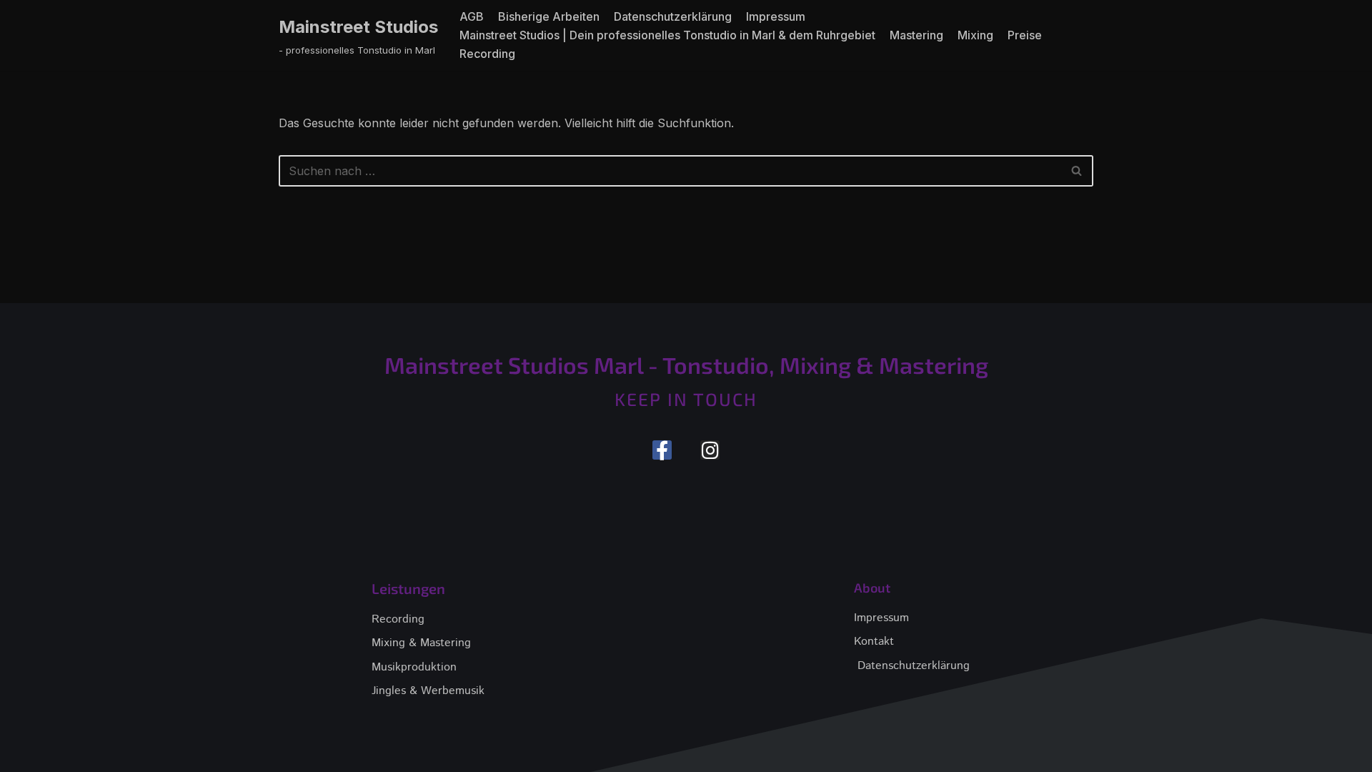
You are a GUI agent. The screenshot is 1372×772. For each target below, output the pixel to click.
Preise (1025, 35)
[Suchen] (1077, 171)
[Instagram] (710, 450)
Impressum (775, 16)
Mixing (975, 35)
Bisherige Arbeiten (549, 16)
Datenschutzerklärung (673, 16)
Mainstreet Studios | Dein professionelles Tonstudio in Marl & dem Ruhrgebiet (667, 35)
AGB (471, 16)
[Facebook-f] (662, 450)
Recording (487, 53)
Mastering (916, 35)
